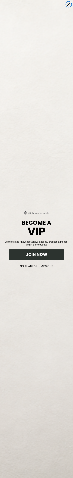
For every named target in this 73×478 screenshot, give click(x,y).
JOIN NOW (36, 254)
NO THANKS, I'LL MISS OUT (36, 265)
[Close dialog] (69, 4)
